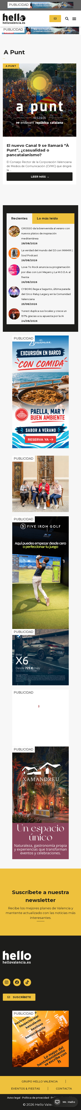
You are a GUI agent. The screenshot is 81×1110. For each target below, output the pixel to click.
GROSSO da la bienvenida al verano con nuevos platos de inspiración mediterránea (45, 233)
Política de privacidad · (36, 1097)
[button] (67, 19)
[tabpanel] (40, 274)
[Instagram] (6, 982)
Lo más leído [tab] (47, 218)
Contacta (64, 1088)
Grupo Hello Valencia (40, 1081)
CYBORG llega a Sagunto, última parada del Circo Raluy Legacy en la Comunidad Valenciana (46, 294)
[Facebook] (17, 982)
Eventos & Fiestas (25, 1088)
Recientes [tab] (19, 218)
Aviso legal (13, 1097)
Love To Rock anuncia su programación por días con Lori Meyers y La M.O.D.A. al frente (46, 272)
